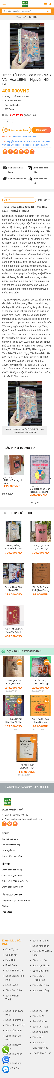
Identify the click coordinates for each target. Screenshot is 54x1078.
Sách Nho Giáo (40, 985)
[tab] (19, 200)
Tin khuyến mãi (9, 850)
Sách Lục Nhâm (41, 965)
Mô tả (7, 200)
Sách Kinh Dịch (40, 946)
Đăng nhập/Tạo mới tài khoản (16, 900)
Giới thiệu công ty (10, 839)
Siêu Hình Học (40, 1048)
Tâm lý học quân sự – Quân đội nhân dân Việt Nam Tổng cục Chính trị (40, 547)
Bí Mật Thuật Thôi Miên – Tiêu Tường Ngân (13, 589)
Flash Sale (11, 965)
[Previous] (3, 478)
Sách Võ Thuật (40, 1026)
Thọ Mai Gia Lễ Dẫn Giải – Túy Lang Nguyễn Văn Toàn (27, 766)
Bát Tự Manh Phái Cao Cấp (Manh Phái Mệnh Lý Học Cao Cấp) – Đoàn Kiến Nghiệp (13, 630)
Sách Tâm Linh (13, 1030)
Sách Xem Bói (40, 1032)
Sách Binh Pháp (14, 970)
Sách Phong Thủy (15, 1025)
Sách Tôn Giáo (13, 1063)
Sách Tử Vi (38, 1016)
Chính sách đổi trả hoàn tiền (15, 881)
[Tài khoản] (50, 3)
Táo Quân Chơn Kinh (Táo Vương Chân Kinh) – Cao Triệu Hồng (40, 589)
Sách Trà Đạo (12, 1068)
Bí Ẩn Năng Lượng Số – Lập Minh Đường (40, 682)
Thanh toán (7, 912)
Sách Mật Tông (40, 970)
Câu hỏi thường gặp (11, 845)
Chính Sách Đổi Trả (17, 179)
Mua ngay (7, 493)
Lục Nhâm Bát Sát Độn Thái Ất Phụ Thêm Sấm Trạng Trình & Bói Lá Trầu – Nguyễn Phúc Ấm (13, 720)
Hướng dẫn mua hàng (12, 856)
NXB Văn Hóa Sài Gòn (34, 141)
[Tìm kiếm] (48, 11)
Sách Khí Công (40, 940)
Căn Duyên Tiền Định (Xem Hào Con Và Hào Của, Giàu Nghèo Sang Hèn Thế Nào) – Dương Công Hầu (13, 682)
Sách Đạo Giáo (30, 136)
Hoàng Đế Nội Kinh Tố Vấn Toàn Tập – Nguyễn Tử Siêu (13, 547)
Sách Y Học (38, 1042)
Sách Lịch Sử (39, 960)
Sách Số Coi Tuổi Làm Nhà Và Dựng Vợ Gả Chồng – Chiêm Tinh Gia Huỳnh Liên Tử (40, 720)
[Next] (50, 478)
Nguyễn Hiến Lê (14, 141)
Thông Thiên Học (41, 1053)
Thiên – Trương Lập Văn (13, 482)
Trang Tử (19, 145)
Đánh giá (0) (44, 200)
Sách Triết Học (40, 1011)
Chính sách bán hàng (12, 870)
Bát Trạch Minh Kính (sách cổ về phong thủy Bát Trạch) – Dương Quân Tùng (40, 490)
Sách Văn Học (40, 1021)
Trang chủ (21, 17)
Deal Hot (33, 17)
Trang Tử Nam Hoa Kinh (36, 145)
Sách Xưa (37, 1037)
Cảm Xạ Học (12, 949)
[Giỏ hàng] (45, 3)
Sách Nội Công (40, 990)
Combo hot (11, 955)
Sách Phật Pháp (14, 1020)
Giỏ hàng (6, 906)
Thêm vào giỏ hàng (18, 130)
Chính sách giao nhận (12, 875)
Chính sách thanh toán (12, 887)
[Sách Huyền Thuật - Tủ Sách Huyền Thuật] (24, 3)
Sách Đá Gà (11, 985)
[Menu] (4, 3)
